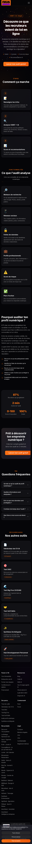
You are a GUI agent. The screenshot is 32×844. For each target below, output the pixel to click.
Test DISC (4, 709)
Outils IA (19, 679)
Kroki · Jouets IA (6, 744)
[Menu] (29, 3)
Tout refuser (16, 833)
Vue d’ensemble (6, 676)
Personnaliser (16, 837)
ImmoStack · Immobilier (8, 809)
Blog (18, 676)
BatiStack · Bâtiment (7, 780)
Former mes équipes (7, 682)
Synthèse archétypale (7, 721)
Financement (5, 690)
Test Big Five (5, 712)
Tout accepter (16, 841)
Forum (19, 707)
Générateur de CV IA (7, 707)
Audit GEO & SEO (22, 693)
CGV (18, 735)
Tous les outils (5, 704)
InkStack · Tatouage (7, 793)
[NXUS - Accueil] (6, 2)
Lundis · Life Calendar (7, 752)
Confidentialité (21, 741)
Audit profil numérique (7, 718)
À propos (20, 729)
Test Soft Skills (5, 715)
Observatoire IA (22, 690)
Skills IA (19, 682)
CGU (18, 738)
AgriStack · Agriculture (7, 801)
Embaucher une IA (6, 679)
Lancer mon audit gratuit (16, 64)
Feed (18, 704)
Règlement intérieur (23, 744)
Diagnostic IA (21, 695)
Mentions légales (22, 732)
